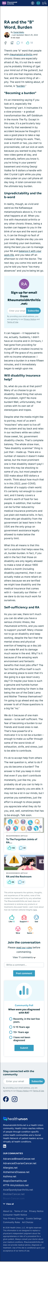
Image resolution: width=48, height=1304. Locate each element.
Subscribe (33, 310)
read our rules (24, 947)
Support (23, 919)
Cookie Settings (33, 1218)
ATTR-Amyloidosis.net (16, 1185)
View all (10, 1204)
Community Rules (11, 1222)
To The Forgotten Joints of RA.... (21, 841)
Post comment (24, 973)
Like (11, 919)
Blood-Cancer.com (14, 1198)
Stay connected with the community (18, 1073)
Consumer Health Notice (15, 1214)
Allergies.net (10, 1167)
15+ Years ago (21, 1032)
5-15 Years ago (21, 1027)
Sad (34, 919)
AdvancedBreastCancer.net (19, 1158)
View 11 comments (23, 957)
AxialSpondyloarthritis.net (18, 1189)
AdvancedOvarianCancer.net (19, 1163)
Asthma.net (9, 1176)
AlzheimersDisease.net (16, 1172)
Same (29, 930)
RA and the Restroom (18, 876)
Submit (24, 1048)
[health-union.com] (15, 1119)
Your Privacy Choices (13, 1218)
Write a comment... (16, 964)
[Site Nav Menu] (44, 3)
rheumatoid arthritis (21, 54)
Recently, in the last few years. (26, 1020)
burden (21, 85)
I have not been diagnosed (21, 1039)
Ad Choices (27, 1222)
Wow (16, 930)
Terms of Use (12, 322)
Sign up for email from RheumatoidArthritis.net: (24, 298)
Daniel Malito (18, 32)
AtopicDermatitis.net (15, 1180)
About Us (7, 1211)
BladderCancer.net (14, 1194)
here (35, 910)
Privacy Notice (30, 319)
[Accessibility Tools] (32, 3)
